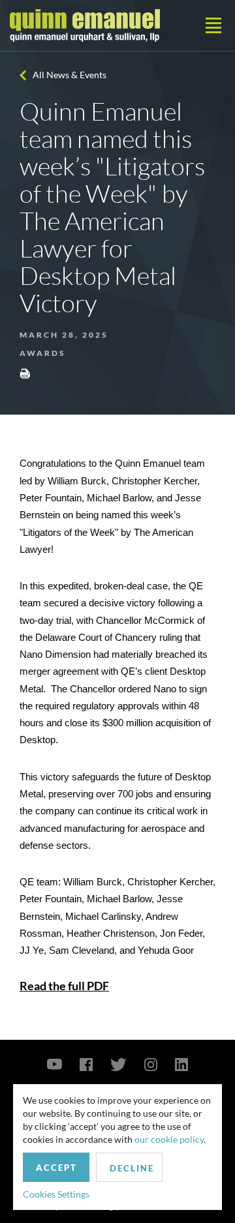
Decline (132, 1168)
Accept (56, 1167)
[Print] (25, 373)
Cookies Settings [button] (56, 1194)
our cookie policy (169, 1139)
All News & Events (69, 74)
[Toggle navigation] (213, 25)
